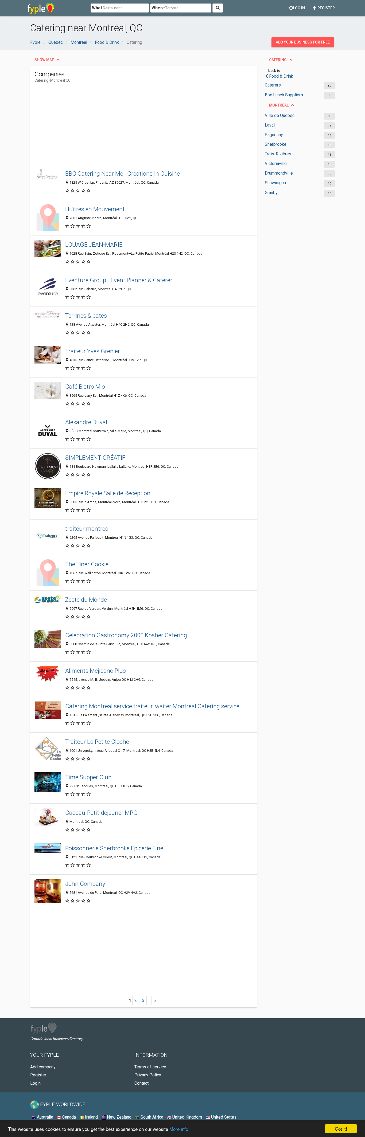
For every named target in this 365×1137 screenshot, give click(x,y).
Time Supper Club (88, 777)
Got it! (341, 1128)
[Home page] (41, 8)
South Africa (151, 1117)
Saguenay (274, 134)
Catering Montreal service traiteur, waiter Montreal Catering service (152, 706)
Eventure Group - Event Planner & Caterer (118, 280)
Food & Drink (281, 76)
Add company (43, 1066)
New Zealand (118, 1117)
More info (178, 1129)
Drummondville (279, 173)
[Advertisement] (131, 124)
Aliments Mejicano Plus (95, 670)
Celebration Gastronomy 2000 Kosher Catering (126, 635)
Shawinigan (275, 182)
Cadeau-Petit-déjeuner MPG (101, 812)
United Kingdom (186, 1117)
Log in (298, 8)
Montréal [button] (279, 105)
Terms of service (150, 1066)
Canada (68, 1117)
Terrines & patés (86, 315)
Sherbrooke (275, 144)
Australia (44, 1117)
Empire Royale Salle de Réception (107, 493)
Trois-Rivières (278, 153)
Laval (270, 125)
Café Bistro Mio (85, 386)
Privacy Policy (147, 1074)
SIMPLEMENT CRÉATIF (95, 457)
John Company (85, 883)
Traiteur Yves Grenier (92, 351)
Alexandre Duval (86, 422)
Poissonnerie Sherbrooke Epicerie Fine (114, 848)
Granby (271, 192)
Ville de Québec (279, 115)
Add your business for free (303, 42)
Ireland (91, 1117)
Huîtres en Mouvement (95, 209)
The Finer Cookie (86, 564)
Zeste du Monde (86, 599)
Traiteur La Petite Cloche (97, 741)
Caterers (273, 85)
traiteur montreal (87, 528)
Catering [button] (278, 60)
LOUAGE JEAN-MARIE (93, 244)
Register (326, 8)
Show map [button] (44, 60)
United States (223, 1117)
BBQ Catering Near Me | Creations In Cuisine (122, 173)
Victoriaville (276, 163)
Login (35, 1083)
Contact (141, 1083)
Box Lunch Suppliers (284, 94)
